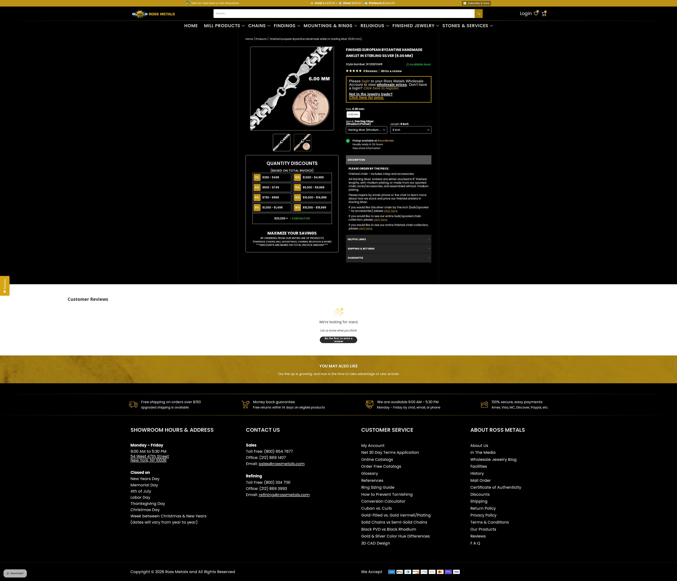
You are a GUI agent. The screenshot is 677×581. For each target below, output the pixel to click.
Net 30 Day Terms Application (390, 452)
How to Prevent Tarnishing (387, 494)
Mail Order (480, 480)
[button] (544, 14)
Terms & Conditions (489, 522)
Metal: (360, 122)
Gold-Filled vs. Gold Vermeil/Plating (396, 515)
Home (249, 39)
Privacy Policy (483, 515)
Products (261, 39)
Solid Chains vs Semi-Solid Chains (394, 522)
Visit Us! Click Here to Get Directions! (215, 3)
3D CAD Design (375, 543)
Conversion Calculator (383, 501)
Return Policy (483, 508)
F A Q (475, 543)
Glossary (369, 473)
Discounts (480, 494)
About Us (479, 445)
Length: (399, 124)
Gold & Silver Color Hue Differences (395, 536)
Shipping (478, 501)
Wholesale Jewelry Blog (493, 459)
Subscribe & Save (478, 3)
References (372, 480)
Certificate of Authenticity (495, 487)
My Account (373, 445)
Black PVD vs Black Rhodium (388, 529)
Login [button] (526, 13)
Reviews (478, 536)
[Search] (479, 13)
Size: (355, 109)
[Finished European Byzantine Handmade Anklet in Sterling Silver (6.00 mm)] (281, 142)
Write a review (391, 71)
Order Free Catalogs (381, 466)
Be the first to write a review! (338, 340)
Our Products (483, 529)
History (477, 473)
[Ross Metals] (153, 14)
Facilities (478, 466)
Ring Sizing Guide (377, 487)
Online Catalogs (377, 459)
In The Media (483, 452)
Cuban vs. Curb (376, 508)
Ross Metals (176, 571)
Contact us (301, 218)
